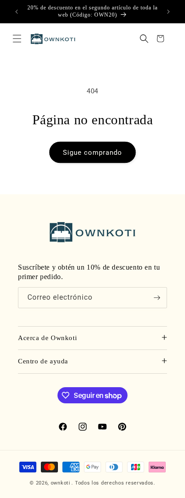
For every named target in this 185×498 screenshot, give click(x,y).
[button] (17, 39)
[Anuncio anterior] (16, 12)
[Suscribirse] (157, 297)
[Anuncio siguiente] (168, 12)
